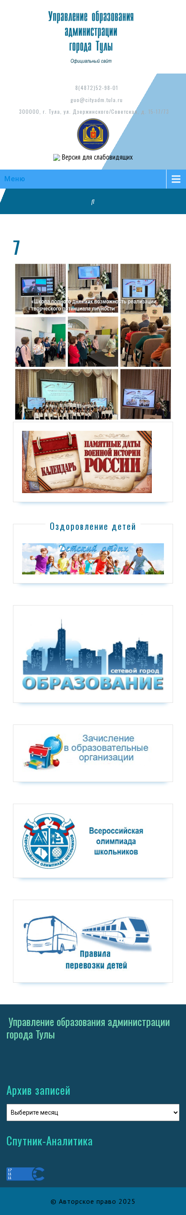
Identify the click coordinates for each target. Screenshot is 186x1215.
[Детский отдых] (93, 558)
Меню (15, 179)
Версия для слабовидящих (96, 157)
